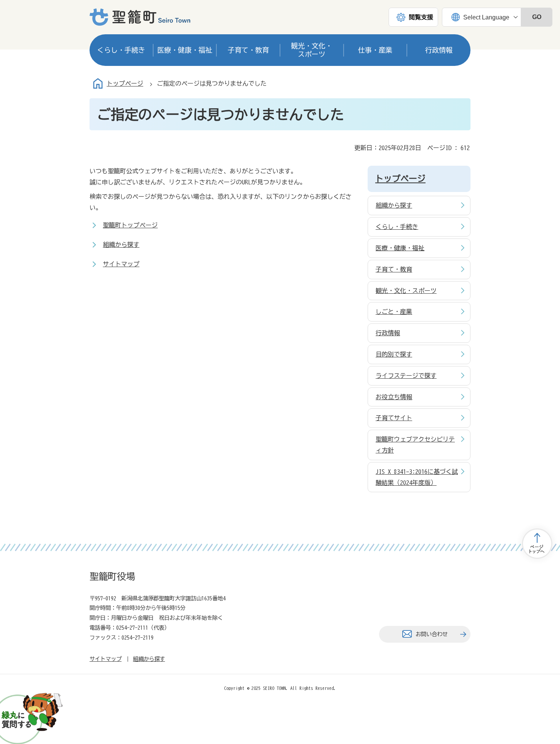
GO (536, 17)
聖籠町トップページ (130, 225)
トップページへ (537, 543)
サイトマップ (121, 264)
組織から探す (121, 245)
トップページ (125, 83)
